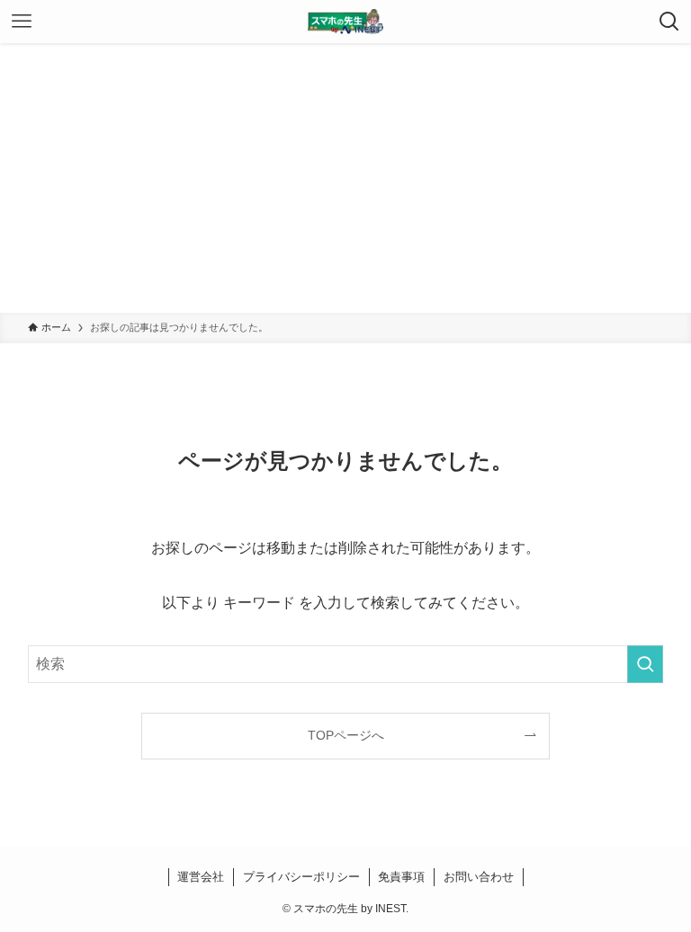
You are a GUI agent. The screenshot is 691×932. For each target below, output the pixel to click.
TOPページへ (346, 735)
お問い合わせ (479, 876)
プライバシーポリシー (301, 876)
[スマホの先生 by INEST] (345, 21)
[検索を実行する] (645, 664)
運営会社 (200, 876)
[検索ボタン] (669, 21)
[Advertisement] (345, 178)
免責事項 (401, 876)
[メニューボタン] (21, 21)
